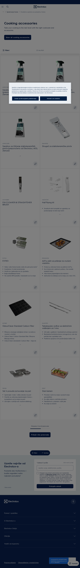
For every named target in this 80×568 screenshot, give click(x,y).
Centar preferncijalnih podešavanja (25, 98)
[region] (40, 93)
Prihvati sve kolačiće (53, 98)
